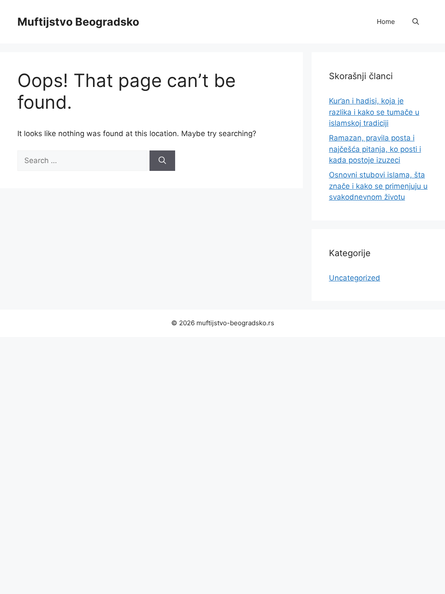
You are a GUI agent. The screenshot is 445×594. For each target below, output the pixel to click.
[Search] (162, 160)
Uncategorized (354, 278)
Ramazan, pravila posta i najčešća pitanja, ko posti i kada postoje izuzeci (375, 148)
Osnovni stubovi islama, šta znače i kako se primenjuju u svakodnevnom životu (378, 185)
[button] (416, 22)
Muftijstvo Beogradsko (78, 21)
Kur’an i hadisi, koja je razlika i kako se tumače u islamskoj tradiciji (374, 112)
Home (386, 21)
